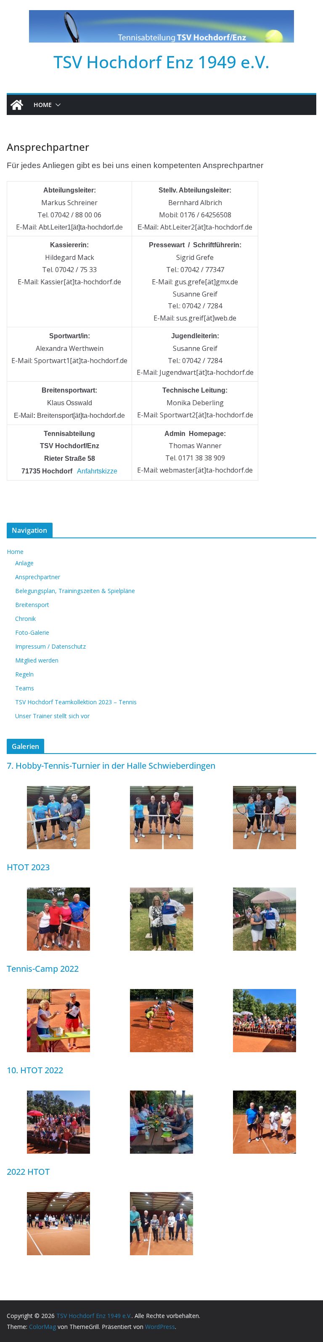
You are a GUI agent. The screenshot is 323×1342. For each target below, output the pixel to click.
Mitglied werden (36, 660)
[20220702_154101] (264, 1096)
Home (43, 105)
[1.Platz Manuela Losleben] (161, 893)
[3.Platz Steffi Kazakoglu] (264, 893)
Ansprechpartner (37, 577)
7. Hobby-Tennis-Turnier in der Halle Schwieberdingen (111, 765)
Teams (24, 688)
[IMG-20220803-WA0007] (264, 994)
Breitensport (32, 605)
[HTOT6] (264, 791)
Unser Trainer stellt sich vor (52, 716)
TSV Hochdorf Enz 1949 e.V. (161, 61)
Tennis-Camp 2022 (43, 968)
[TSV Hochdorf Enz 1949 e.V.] (17, 105)
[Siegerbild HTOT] (161, 1197)
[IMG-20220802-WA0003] (161, 994)
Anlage (24, 563)
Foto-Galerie (32, 632)
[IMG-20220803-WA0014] (58, 994)
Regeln (24, 674)
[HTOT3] (161, 791)
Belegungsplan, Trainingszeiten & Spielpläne (75, 591)
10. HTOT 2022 (35, 1070)
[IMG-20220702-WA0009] (58, 1096)
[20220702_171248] (161, 1096)
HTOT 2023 (28, 867)
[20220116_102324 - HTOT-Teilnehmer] (58, 1197)
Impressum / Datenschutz (50, 646)
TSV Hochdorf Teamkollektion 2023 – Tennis (76, 702)
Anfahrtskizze (97, 471)
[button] (56, 105)
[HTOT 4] (58, 893)
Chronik (25, 619)
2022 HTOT (28, 1171)
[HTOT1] (58, 791)
